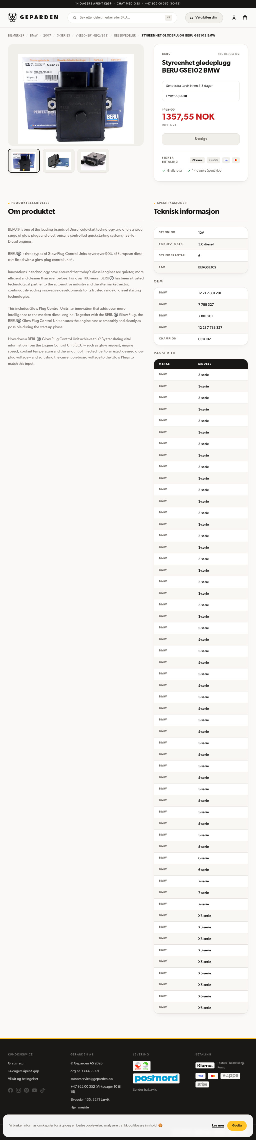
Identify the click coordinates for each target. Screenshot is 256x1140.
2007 (47, 35)
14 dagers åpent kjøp (23, 1071)
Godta (237, 1125)
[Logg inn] (234, 18)
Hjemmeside (79, 1107)
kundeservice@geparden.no (91, 1079)
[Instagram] (18, 1090)
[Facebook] (10, 1090)
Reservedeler (125, 35)
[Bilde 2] (58, 161)
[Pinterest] (26, 1090)
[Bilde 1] (24, 161)
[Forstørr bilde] (76, 95)
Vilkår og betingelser (23, 1079)
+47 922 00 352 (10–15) (162, 4)
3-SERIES (63, 35)
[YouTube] (34, 1090)
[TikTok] (42, 1090)
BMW (34, 35)
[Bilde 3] (93, 161)
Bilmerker (16, 35)
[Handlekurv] (245, 18)
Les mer (218, 1125)
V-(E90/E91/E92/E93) (92, 35)
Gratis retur (16, 1063)
